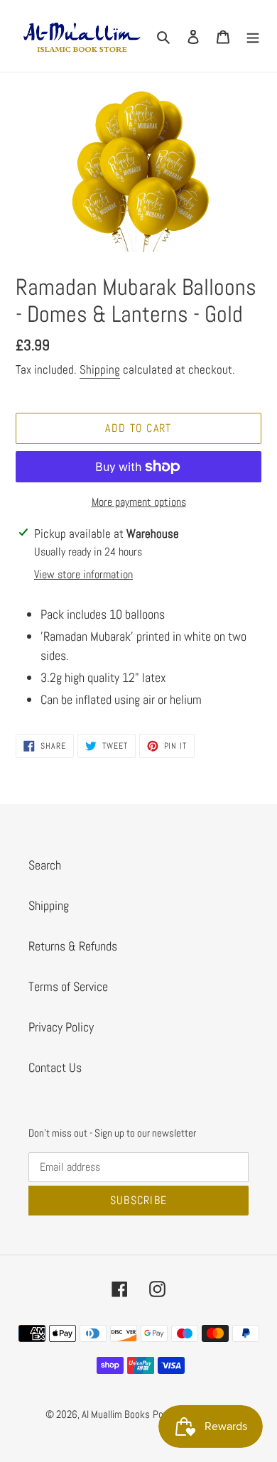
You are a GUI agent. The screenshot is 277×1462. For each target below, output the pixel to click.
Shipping (100, 369)
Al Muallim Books (116, 1414)
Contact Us (55, 1067)
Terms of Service (68, 986)
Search (44, 865)
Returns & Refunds (72, 946)
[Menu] (253, 36)
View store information (83, 574)
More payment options (139, 501)
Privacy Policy (61, 1027)
